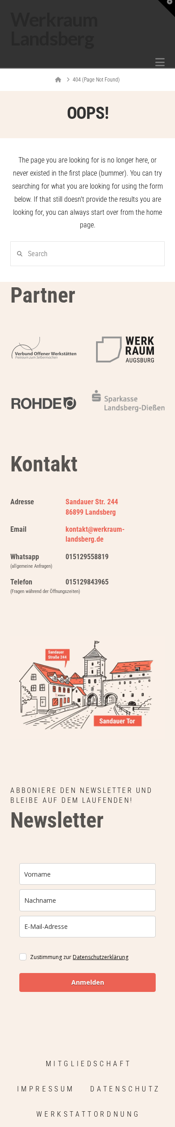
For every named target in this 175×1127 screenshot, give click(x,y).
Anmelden (87, 982)
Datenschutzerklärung (100, 957)
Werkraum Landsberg (53, 29)
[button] (160, 62)
